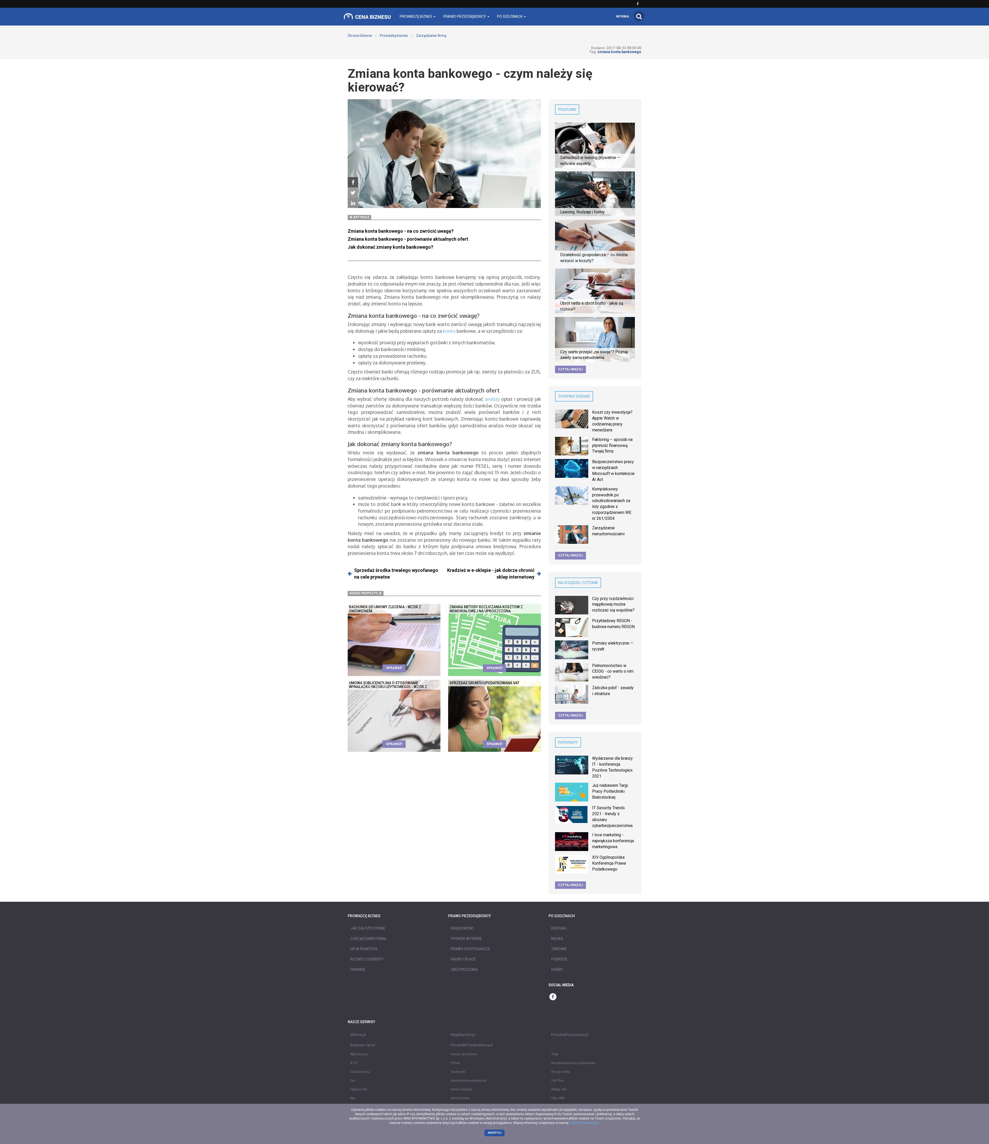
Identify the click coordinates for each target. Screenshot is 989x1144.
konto (449, 331)
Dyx (352, 1080)
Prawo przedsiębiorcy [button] (465, 16)
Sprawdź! (394, 668)
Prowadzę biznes (394, 36)
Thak (554, 1054)
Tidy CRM (558, 1098)
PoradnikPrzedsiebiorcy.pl (472, 1045)
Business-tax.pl (362, 1045)
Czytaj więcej (570, 369)
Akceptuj (494, 1132)
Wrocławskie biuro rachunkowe (573, 1063)
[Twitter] (353, 192)
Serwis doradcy (462, 1089)
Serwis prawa (460, 1098)
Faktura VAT (358, 1089)
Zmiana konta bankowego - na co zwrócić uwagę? (401, 231)
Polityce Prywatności (584, 1123)
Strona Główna (360, 36)
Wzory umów (560, 1072)
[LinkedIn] (353, 203)
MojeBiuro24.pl (463, 1035)
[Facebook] (353, 182)
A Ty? (354, 1063)
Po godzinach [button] (510, 16)
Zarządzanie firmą (431, 36)
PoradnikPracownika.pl (569, 1035)
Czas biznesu (360, 1072)
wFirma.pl (358, 1035)
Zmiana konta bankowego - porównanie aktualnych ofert (408, 239)
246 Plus (557, 1080)
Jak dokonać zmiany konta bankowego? (390, 247)
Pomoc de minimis (464, 1054)
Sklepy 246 (558, 1089)
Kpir (352, 1098)
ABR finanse (359, 1054)
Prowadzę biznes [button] (416, 16)
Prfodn (455, 1063)
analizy (492, 399)
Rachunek (458, 1072)
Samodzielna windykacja (468, 1080)
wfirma (622, 16)
